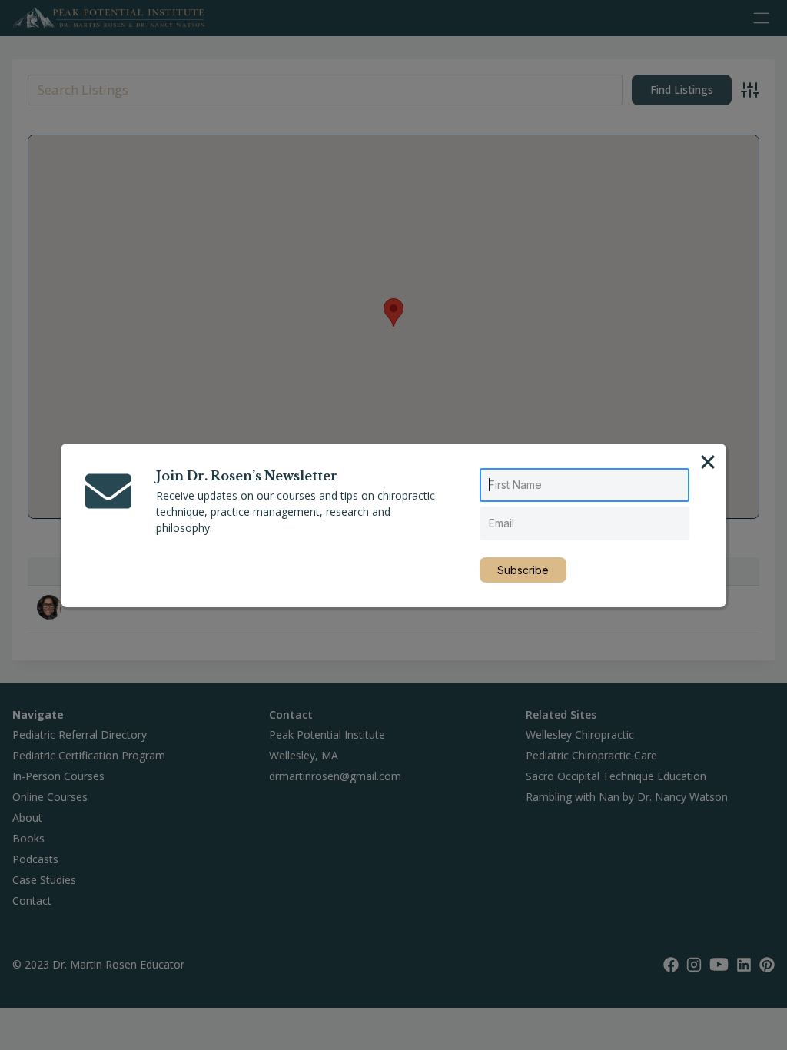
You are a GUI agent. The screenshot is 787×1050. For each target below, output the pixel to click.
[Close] (707, 462)
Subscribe (523, 570)
